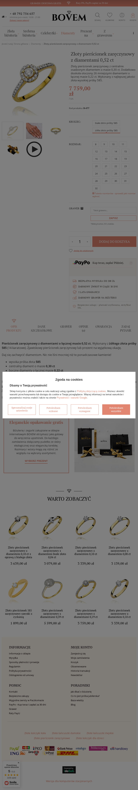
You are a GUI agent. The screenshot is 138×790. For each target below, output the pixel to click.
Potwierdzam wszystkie (116, 409)
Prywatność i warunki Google (72, 397)
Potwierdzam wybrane (53, 409)
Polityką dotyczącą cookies (91, 391)
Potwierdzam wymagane (85, 409)
